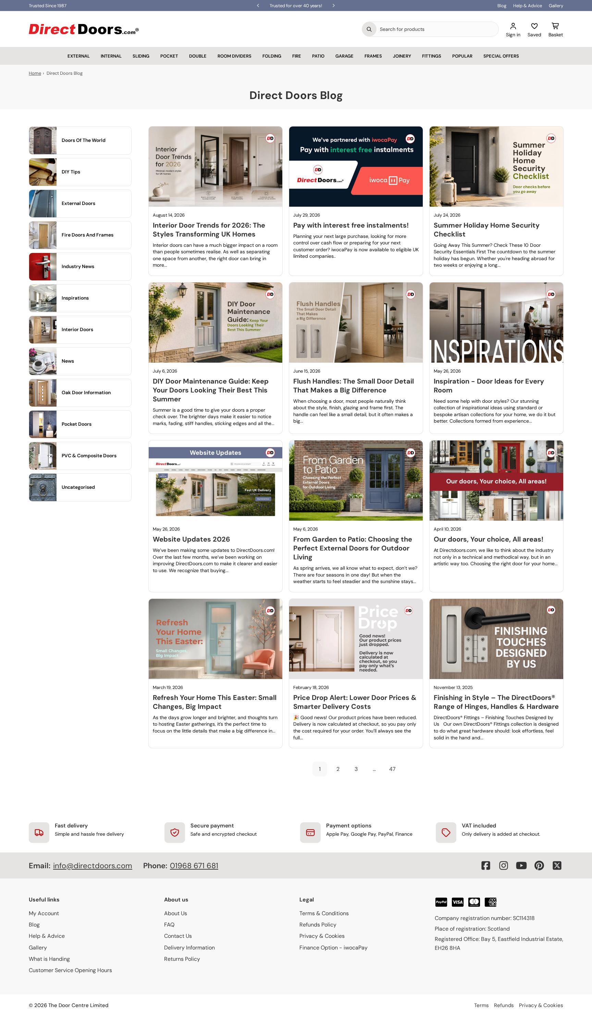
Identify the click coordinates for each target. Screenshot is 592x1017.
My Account (44, 913)
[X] (557, 865)
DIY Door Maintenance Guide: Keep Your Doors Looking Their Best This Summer (211, 390)
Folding (271, 56)
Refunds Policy (317, 924)
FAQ (169, 924)
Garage (344, 56)
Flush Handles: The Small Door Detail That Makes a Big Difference (353, 386)
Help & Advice (527, 6)
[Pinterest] (539, 865)
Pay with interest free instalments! (351, 225)
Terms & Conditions (324, 913)
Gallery (556, 6)
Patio (318, 56)
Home (35, 73)
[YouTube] (521, 865)
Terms (481, 1005)
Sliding (141, 56)
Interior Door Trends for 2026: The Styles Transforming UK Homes (209, 230)
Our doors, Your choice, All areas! (488, 539)
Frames (373, 56)
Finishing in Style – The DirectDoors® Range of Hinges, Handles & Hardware (496, 702)
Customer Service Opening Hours (70, 970)
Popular (462, 56)
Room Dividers (234, 56)
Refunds (504, 1005)
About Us (175, 913)
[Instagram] (503, 865)
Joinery (402, 56)
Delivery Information (189, 947)
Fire (296, 56)
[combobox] (437, 29)
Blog (501, 6)
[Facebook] (486, 865)
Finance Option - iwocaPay (333, 947)
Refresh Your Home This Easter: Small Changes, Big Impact (214, 702)
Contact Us (178, 936)
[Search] (369, 29)
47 (392, 769)
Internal (111, 56)
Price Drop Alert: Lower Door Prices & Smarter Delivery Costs (355, 702)
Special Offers (501, 56)
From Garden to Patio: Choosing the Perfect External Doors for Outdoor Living (352, 548)
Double (198, 56)
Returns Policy (182, 958)
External (78, 56)
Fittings (431, 56)
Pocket (169, 56)
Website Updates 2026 (191, 539)
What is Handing (49, 958)
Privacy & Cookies (322, 936)
